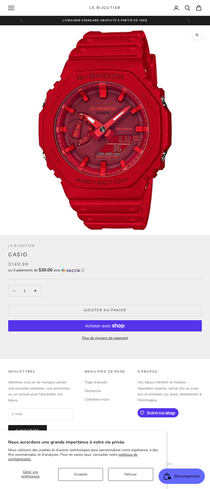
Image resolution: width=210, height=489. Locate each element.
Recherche (93, 390)
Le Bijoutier (21, 246)
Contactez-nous (97, 399)
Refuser (130, 474)
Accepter (81, 474)
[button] (105, 270)
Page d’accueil (96, 382)
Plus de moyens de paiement (105, 338)
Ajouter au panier (105, 310)
